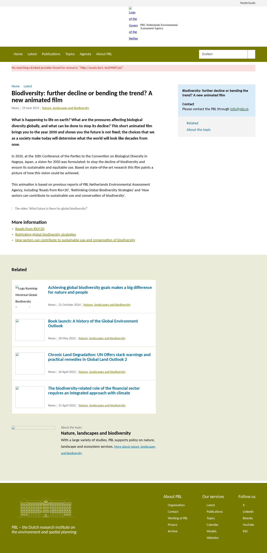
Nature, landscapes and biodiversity (65, 108)
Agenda (85, 54)
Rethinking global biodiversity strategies (45, 234)
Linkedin (248, 512)
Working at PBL (178, 518)
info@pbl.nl (239, 109)
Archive (173, 531)
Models (212, 531)
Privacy (172, 525)
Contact (173, 512)
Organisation (176, 505)
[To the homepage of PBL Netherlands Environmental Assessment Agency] (133, 27)
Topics (70, 54)
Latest (32, 54)
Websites (213, 538)
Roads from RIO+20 (29, 229)
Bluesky (248, 518)
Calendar (213, 525)
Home (18, 54)
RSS (245, 531)
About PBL (104, 54)
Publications (51, 54)
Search (251, 54)
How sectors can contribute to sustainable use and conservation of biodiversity (75, 240)
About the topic (199, 130)
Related (192, 123)
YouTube (248, 525)
